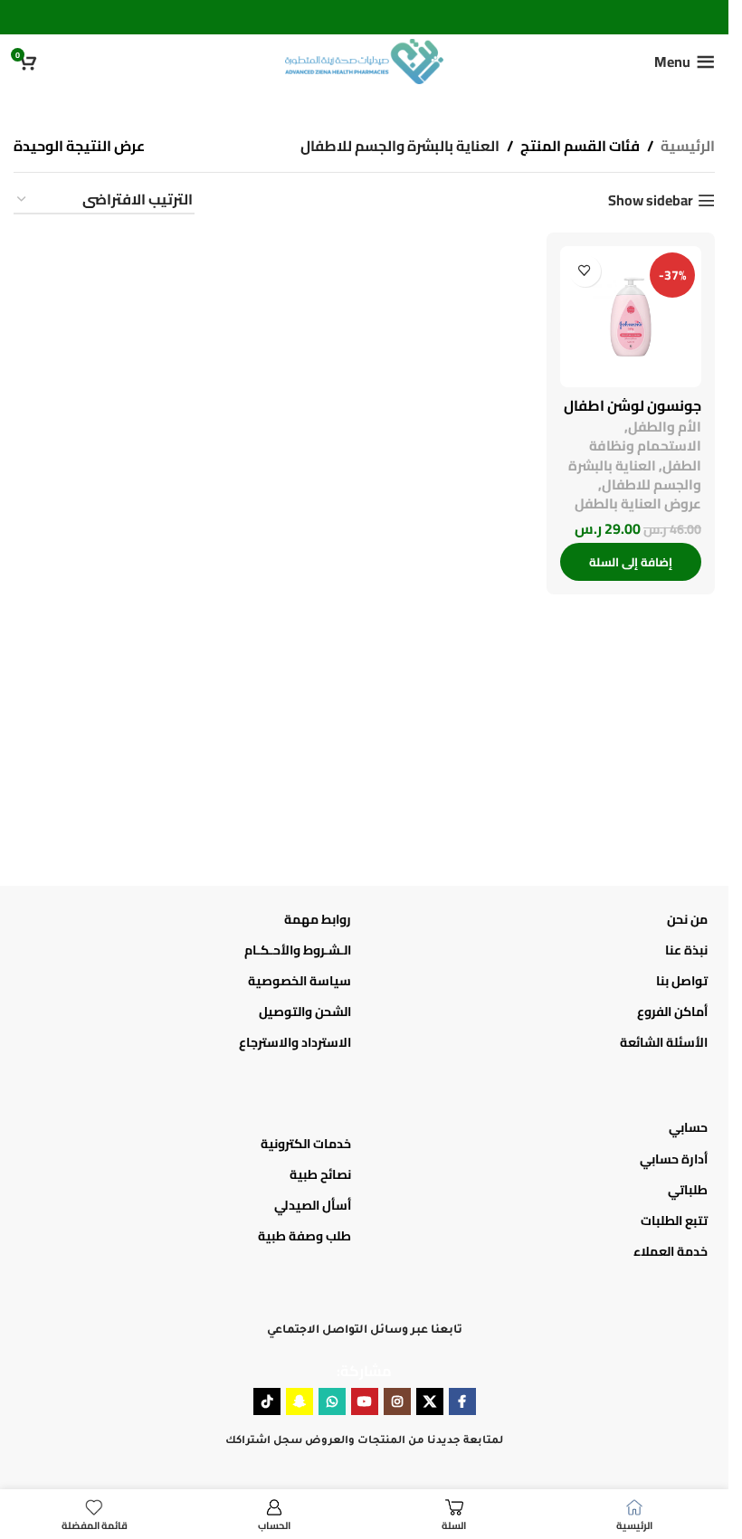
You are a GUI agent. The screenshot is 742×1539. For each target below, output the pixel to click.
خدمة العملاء (670, 1251)
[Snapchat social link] (299, 1401)
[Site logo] (364, 59)
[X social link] (429, 1401)
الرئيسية (688, 146)
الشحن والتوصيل (305, 1011)
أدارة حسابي (674, 1159)
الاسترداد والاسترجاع (295, 1042)
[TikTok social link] (267, 1401)
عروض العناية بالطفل (638, 503)
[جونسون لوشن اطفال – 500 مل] (630, 316)
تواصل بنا (682, 981)
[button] (630, 562)
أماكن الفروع (672, 1011)
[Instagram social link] (397, 1401)
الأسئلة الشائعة (664, 1042)
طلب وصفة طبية (304, 1236)
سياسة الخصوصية (299, 981)
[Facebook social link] (462, 1401)
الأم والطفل (664, 426)
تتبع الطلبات (674, 1220)
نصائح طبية (320, 1174)
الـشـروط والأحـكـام (297, 950)
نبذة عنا (686, 950)
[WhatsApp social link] (332, 1401)
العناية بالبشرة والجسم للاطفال (634, 475)
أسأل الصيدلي (312, 1205)
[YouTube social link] (364, 1401)
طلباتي (688, 1190)
